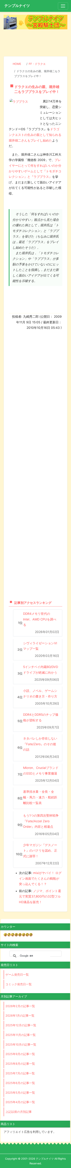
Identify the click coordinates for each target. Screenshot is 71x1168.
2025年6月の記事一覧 (20, 1083)
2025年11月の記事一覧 (20, 1035)
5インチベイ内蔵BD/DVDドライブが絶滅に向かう (40, 669)
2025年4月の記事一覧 (20, 1102)
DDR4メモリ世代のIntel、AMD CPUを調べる (39, 619)
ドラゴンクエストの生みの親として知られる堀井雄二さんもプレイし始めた (35, 134)
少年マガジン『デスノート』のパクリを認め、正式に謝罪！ (40, 850)
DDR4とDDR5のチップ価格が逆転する (40, 717)
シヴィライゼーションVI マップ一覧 (40, 646)
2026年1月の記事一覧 (19, 1015)
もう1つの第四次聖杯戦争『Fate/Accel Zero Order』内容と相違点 (41, 821)
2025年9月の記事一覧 (20, 1054)
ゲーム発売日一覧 (17, 974)
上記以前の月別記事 (18, 1112)
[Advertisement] (35, 43)
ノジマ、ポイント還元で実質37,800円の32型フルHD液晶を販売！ (40, 896)
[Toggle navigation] (63, 6)
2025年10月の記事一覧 (20, 1044)
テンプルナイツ (17, 5)
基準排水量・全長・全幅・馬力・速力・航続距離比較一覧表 (40, 797)
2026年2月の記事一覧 (20, 1006)
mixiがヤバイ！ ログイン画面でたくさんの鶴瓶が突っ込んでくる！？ (40, 878)
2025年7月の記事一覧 (20, 1073)
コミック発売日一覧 (18, 984)
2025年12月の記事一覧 (20, 1025)
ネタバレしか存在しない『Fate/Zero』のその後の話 (40, 744)
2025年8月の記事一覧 (20, 1063)
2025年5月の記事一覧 (20, 1092)
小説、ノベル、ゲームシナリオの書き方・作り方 (40, 693)
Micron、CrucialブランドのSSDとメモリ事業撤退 (40, 770)
